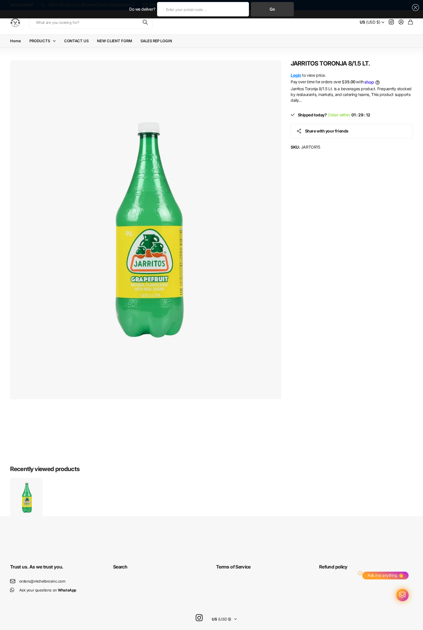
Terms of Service (233, 567)
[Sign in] (401, 22)
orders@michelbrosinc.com (42, 581)
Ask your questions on (47, 590)
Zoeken (145, 22)
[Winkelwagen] (410, 22)
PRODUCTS (39, 41)
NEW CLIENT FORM (114, 41)
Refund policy (333, 567)
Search (120, 567)
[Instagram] (199, 618)
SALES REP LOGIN (156, 41)
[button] (414, 7)
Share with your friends (326, 130)
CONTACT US (76, 41)
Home (15, 41)
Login (296, 75)
